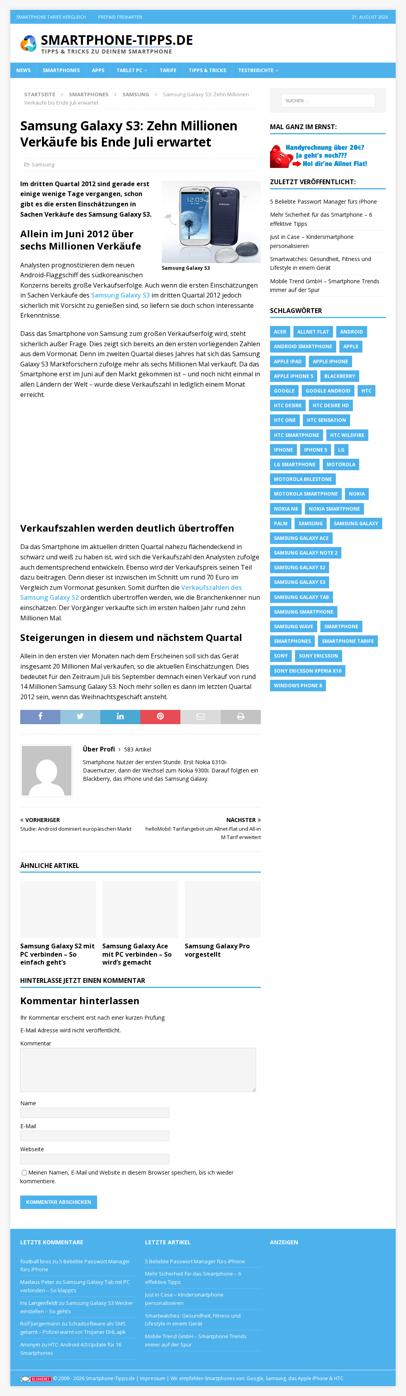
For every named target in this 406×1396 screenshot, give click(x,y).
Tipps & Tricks (207, 70)
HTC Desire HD (331, 405)
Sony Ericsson (318, 655)
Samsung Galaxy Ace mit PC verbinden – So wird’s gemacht (137, 954)
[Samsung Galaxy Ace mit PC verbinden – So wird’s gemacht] (140, 909)
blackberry (339, 376)
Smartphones (61, 70)
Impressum (152, 1378)
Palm (280, 523)
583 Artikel (137, 749)
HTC (367, 390)
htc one (285, 420)
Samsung (43, 164)
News (23, 70)
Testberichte (256, 70)
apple (350, 346)
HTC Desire (288, 405)
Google (284, 390)
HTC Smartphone (296, 435)
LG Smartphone (295, 464)
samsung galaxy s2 (299, 567)
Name (28, 1103)
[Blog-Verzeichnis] (36, 1378)
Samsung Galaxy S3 (120, 295)
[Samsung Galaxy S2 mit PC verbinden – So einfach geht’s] (58, 909)
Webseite (32, 1149)
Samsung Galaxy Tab (301, 597)
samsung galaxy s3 (299, 582)
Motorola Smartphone (306, 493)
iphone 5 (315, 449)
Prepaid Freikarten (120, 17)
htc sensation (326, 420)
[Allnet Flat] (319, 163)
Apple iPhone (330, 361)
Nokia (357, 493)
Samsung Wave (293, 626)
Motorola (341, 464)
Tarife (168, 70)
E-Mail (28, 1126)
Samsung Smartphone (303, 611)
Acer (280, 331)
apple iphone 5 (293, 376)
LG (341, 449)
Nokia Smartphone (334, 508)
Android (351, 331)
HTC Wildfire (347, 435)
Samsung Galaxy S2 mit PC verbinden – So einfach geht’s (57, 954)
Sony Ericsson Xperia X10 (307, 670)
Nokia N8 (286, 508)
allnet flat (313, 331)
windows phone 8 (298, 685)
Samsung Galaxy (356, 523)
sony (281, 655)
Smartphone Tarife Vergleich (51, 17)
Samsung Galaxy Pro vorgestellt (217, 950)
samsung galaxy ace (301, 538)
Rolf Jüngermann (40, 1323)
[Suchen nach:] (328, 100)
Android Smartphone (303, 346)
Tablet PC (129, 70)
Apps (98, 70)
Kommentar (35, 1043)
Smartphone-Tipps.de (110, 1378)
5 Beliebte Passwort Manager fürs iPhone (323, 201)
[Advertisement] (140, 463)
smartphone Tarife (348, 641)
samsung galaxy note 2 (305, 552)
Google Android (328, 390)
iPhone (283, 449)
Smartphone (341, 626)
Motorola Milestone (303, 479)
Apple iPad (288, 361)
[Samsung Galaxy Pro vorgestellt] (223, 909)
